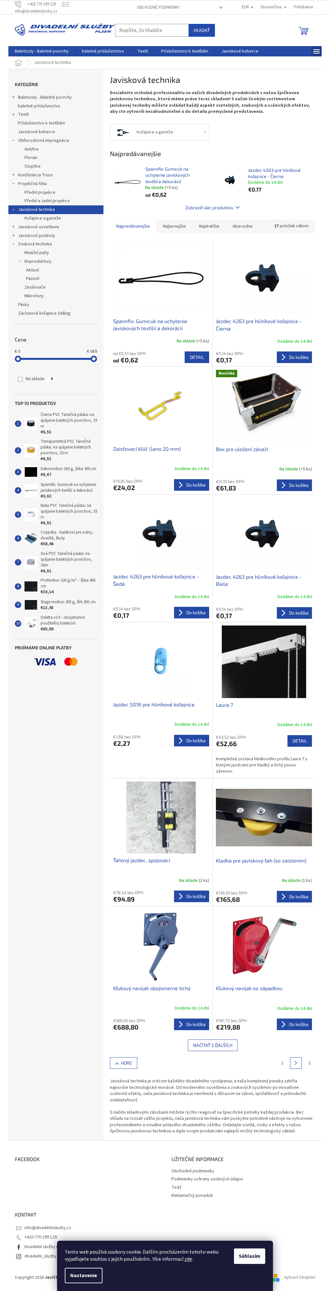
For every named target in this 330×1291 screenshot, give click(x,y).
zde (188, 1259)
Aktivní (32, 270)
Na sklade (39, 379)
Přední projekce (39, 192)
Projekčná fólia (32, 184)
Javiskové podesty (36, 235)
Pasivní (32, 278)
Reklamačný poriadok (192, 1195)
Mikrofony (34, 296)
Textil (23, 114)
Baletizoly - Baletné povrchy (45, 97)
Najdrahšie (209, 226)
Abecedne (243, 226)
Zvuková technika (35, 244)
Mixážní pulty (36, 253)
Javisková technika (36, 209)
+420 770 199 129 (40, 1237)
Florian (30, 157)
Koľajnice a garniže (42, 218)
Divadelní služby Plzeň (45, 1247)
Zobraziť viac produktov (209, 207)
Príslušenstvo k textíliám (41, 123)
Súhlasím (249, 1256)
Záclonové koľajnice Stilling (44, 313)
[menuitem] (41, 51)
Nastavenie (83, 1275)
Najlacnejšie (174, 226)
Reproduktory (38, 261)
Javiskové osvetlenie (38, 227)
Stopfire (32, 166)
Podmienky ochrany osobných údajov (207, 1179)
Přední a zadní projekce (47, 201)
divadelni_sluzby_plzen (47, 1256)
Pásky (23, 304)
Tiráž (176, 1187)
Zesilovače (35, 287)
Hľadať (202, 30)
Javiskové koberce (36, 132)
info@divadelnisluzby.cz (47, 1228)
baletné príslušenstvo (39, 106)
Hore (126, 1063)
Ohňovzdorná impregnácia (43, 140)
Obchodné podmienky (158, 7)
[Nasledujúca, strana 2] (296, 1063)
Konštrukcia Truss (35, 175)
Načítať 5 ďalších (212, 1045)
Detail (197, 357)
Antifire (31, 149)
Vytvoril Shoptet (299, 1277)
